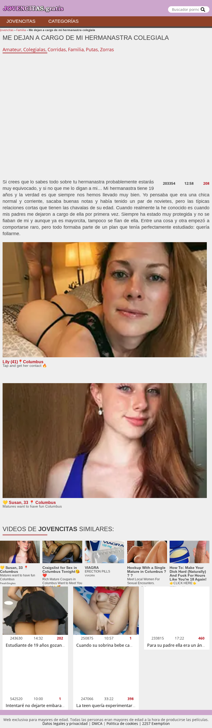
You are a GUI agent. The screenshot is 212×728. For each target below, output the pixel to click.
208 (206, 183)
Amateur (12, 49)
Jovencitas (20, 21)
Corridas (57, 49)
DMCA (97, 723)
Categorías (63, 21)
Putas (92, 49)
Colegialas (34, 49)
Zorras (107, 49)
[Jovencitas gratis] (106, 8)
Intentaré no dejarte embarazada (38, 705)
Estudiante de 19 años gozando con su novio (49, 645)
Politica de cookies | (124, 723)
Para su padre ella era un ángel (177, 645)
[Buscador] (203, 9)
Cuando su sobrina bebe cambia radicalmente (121, 645)
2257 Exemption (156, 723)
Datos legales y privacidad (65, 723)
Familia (21, 30)
